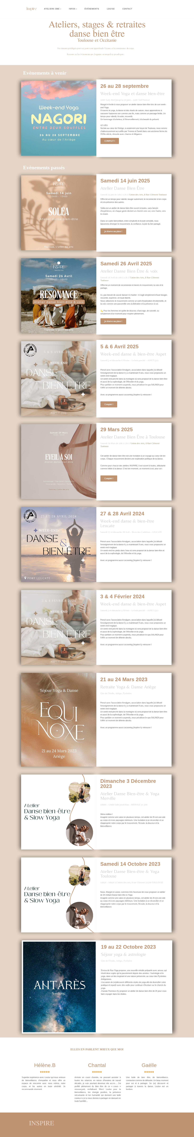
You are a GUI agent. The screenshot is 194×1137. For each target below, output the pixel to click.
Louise (111, 9)
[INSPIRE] (32, 9)
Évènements (92, 9)
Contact (127, 9)
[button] (108, 404)
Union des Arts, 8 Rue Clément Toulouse (148, 194)
